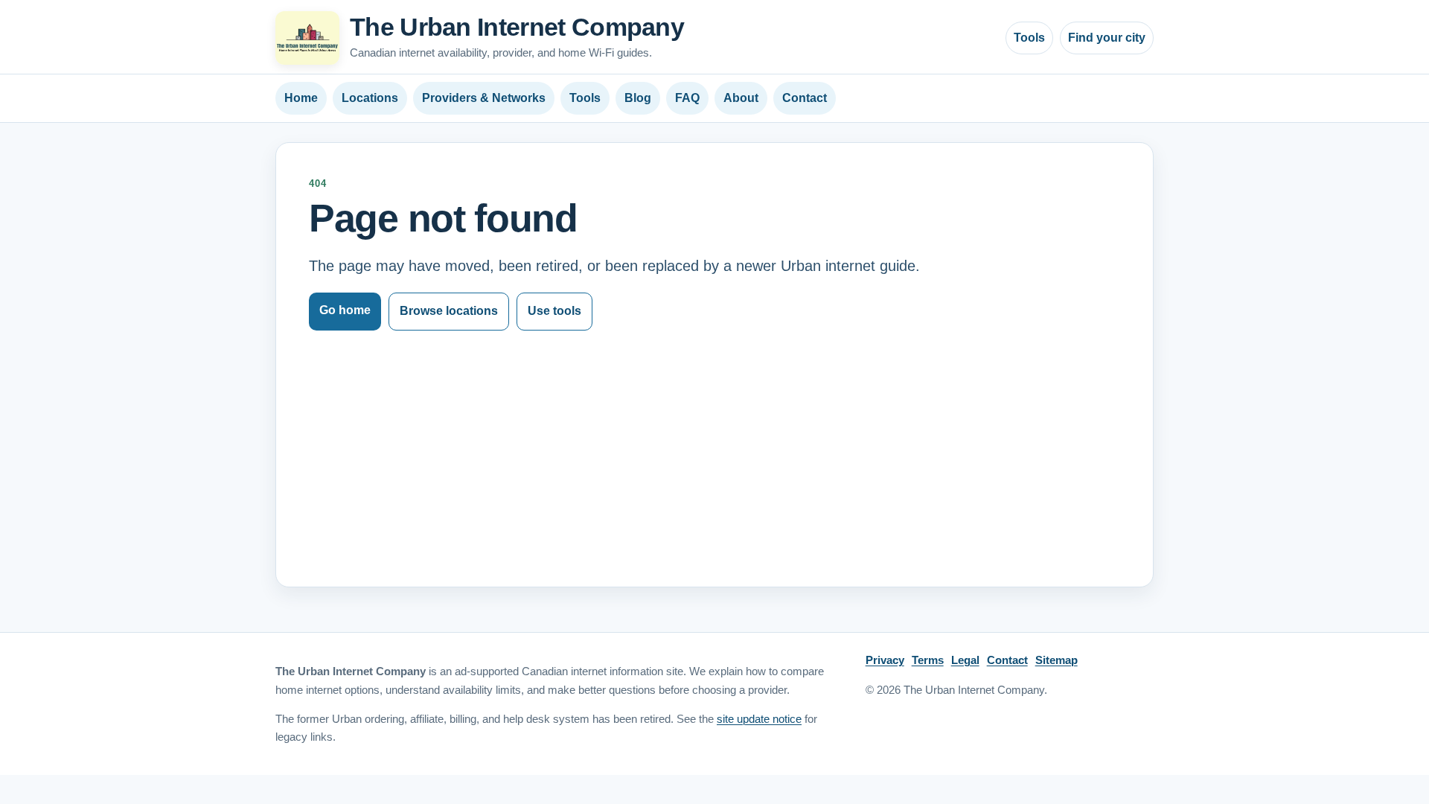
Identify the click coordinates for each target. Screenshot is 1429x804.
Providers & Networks (484, 98)
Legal (965, 660)
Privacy (885, 660)
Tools (1029, 37)
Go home (345, 310)
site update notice (759, 719)
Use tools (554, 310)
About (740, 98)
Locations (370, 98)
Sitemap (1056, 660)
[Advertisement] (714, 442)
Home (301, 98)
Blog (637, 98)
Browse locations (449, 310)
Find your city (1106, 37)
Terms (928, 660)
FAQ (687, 98)
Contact (804, 98)
